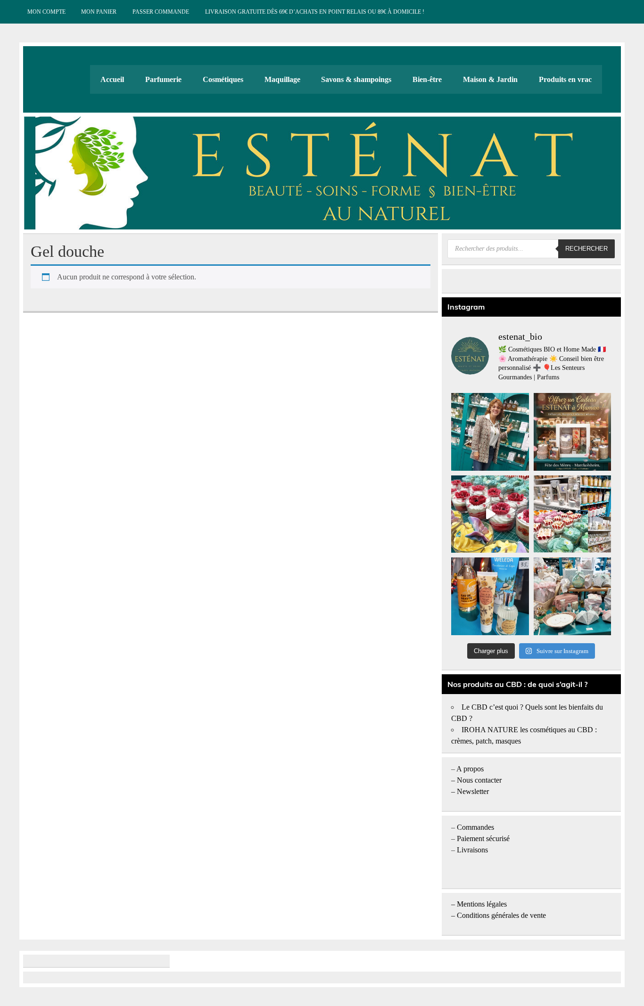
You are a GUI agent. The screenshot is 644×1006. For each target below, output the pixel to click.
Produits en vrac (565, 79)
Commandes (475, 827)
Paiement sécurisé (483, 838)
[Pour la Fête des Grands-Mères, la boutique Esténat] (572, 514)
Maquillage (282, 79)
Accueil (112, 79)
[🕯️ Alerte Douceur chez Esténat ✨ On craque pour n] (489, 514)
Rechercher (586, 248)
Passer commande (160, 11)
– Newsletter (470, 791)
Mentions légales (482, 904)
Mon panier (98, 11)
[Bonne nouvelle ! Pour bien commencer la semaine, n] (489, 596)
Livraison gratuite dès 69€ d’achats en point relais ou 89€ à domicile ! (314, 11)
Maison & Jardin (490, 79)
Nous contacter (479, 780)
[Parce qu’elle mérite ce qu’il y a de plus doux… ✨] (572, 431)
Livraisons (472, 850)
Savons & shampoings (356, 79)
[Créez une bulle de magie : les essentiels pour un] (572, 596)
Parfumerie (163, 79)
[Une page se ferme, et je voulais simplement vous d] (489, 431)
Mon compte (46, 11)
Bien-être (427, 79)
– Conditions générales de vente (498, 915)
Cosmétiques (223, 79)
